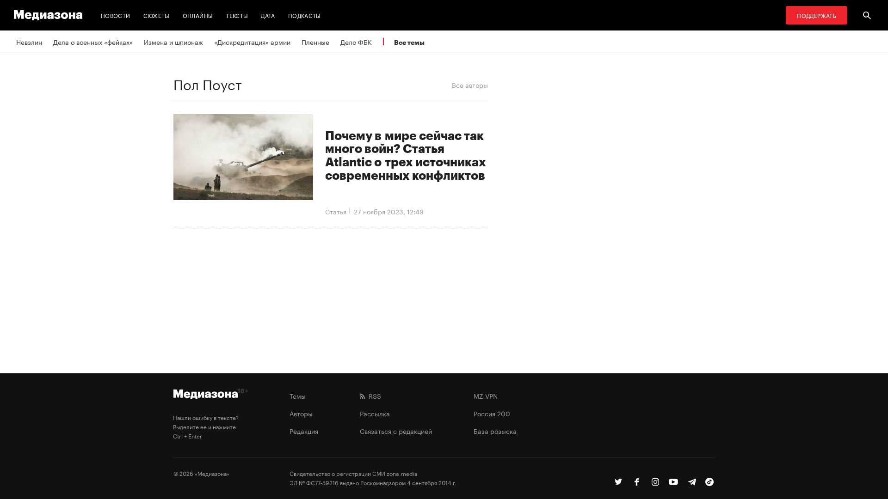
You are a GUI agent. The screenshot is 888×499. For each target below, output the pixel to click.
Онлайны (198, 15)
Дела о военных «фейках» (93, 42)
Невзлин (29, 42)
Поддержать (816, 15)
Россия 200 (492, 413)
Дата (268, 15)
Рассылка (375, 413)
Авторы (301, 413)
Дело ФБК (356, 42)
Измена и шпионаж (173, 42)
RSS (373, 395)
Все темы (409, 42)
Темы (298, 395)
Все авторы (470, 84)
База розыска (495, 431)
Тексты (237, 15)
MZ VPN (486, 395)
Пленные (315, 42)
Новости (115, 15)
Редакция (304, 431)
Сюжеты (156, 15)
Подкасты (304, 15)
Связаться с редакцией (396, 431)
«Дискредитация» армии (252, 42)
